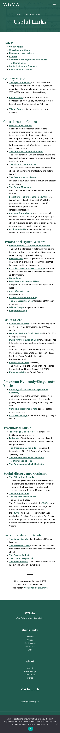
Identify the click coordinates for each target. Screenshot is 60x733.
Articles (30, 640)
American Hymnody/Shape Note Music (28, 59)
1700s (45, 503)
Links (30, 650)
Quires (30, 678)
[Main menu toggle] (54, 4)
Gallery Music (16, 47)
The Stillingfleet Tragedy (21, 477)
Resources (30, 646)
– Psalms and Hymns (24, 281)
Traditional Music (18, 63)
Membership (30, 671)
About (30, 668)
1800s (16, 513)
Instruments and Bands (20, 69)
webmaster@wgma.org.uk (36, 588)
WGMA (11, 4)
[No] (56, 724)
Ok (30, 729)
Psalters (13, 56)
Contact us (30, 674)
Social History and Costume (23, 66)
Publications (30, 643)
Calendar (30, 636)
